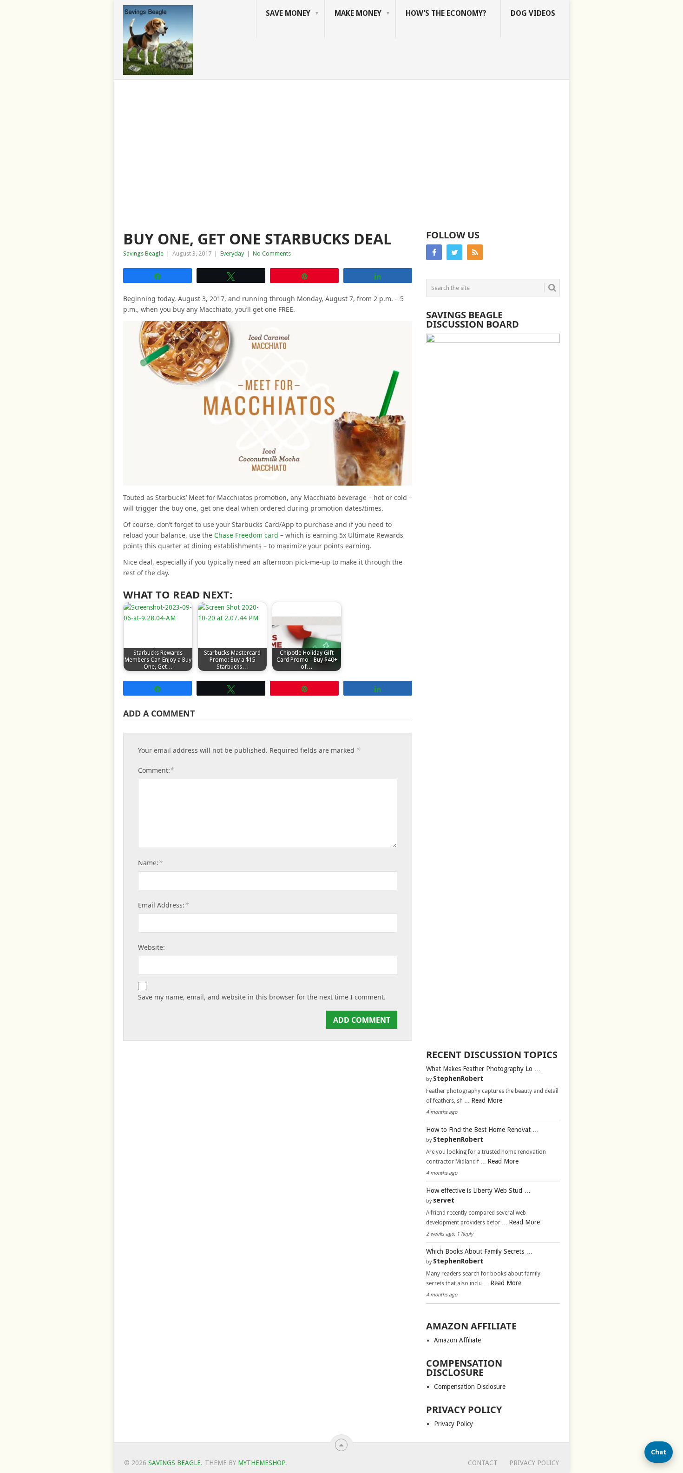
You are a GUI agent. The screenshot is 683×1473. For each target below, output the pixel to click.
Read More (486, 1100)
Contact (483, 1462)
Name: (150, 862)
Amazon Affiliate (457, 1340)
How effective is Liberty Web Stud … (478, 1190)
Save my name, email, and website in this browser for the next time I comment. (262, 997)
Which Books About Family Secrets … (479, 1251)
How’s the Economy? (446, 13)
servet (443, 1200)
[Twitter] (454, 252)
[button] (658, 1452)
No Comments (272, 253)
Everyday (232, 253)
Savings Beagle (143, 253)
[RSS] (475, 252)
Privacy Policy (453, 1423)
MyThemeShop (261, 1462)
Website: (151, 947)
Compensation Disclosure (470, 1386)
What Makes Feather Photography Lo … (483, 1068)
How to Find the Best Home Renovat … (482, 1129)
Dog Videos (533, 13)
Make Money (358, 13)
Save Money (288, 13)
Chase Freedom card (247, 535)
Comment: (156, 770)
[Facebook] (434, 252)
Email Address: (163, 905)
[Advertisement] (341, 150)
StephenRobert (458, 1078)
